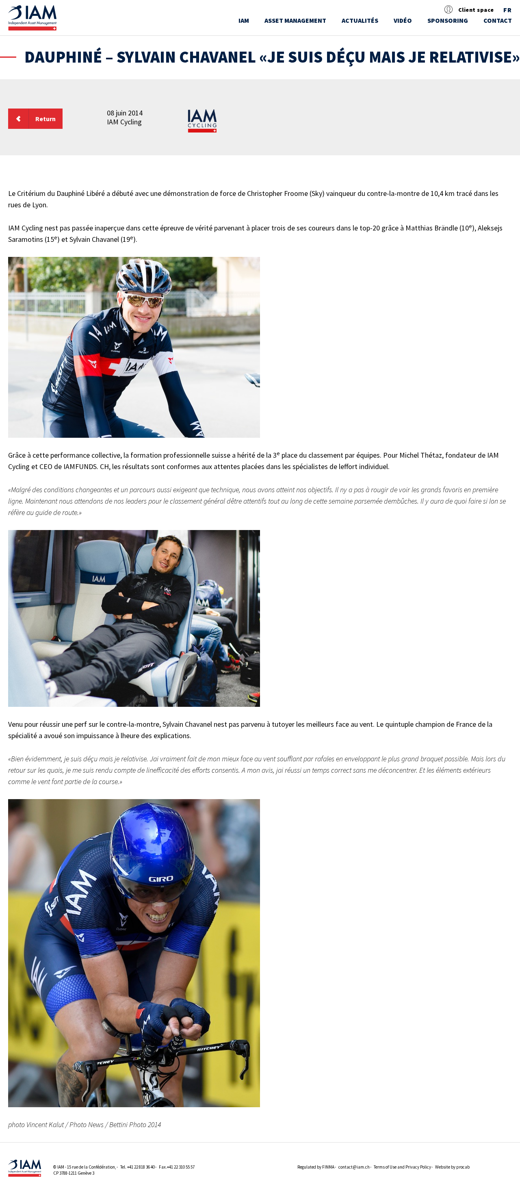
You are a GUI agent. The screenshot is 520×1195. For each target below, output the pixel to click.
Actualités (360, 20)
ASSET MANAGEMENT (295, 20)
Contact (497, 20)
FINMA (328, 1167)
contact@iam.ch (354, 1167)
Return (45, 119)
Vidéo (403, 20)
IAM (243, 20)
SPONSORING (447, 20)
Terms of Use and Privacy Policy (402, 1167)
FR (507, 10)
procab (463, 1167)
